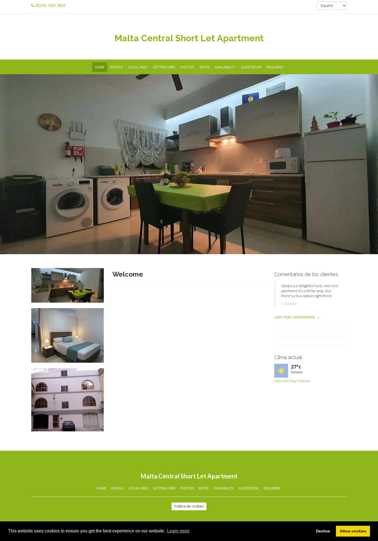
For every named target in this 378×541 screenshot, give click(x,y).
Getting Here (164, 67)
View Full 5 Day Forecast (292, 381)
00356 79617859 (50, 5)
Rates (204, 67)
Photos (187, 67)
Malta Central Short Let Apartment (189, 38)
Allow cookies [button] (353, 531)
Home (99, 67)
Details (116, 67)
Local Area (137, 67)
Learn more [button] (178, 531)
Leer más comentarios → (297, 317)
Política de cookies (189, 506)
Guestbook (251, 67)
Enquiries (275, 67)
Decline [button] (323, 531)
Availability (225, 67)
